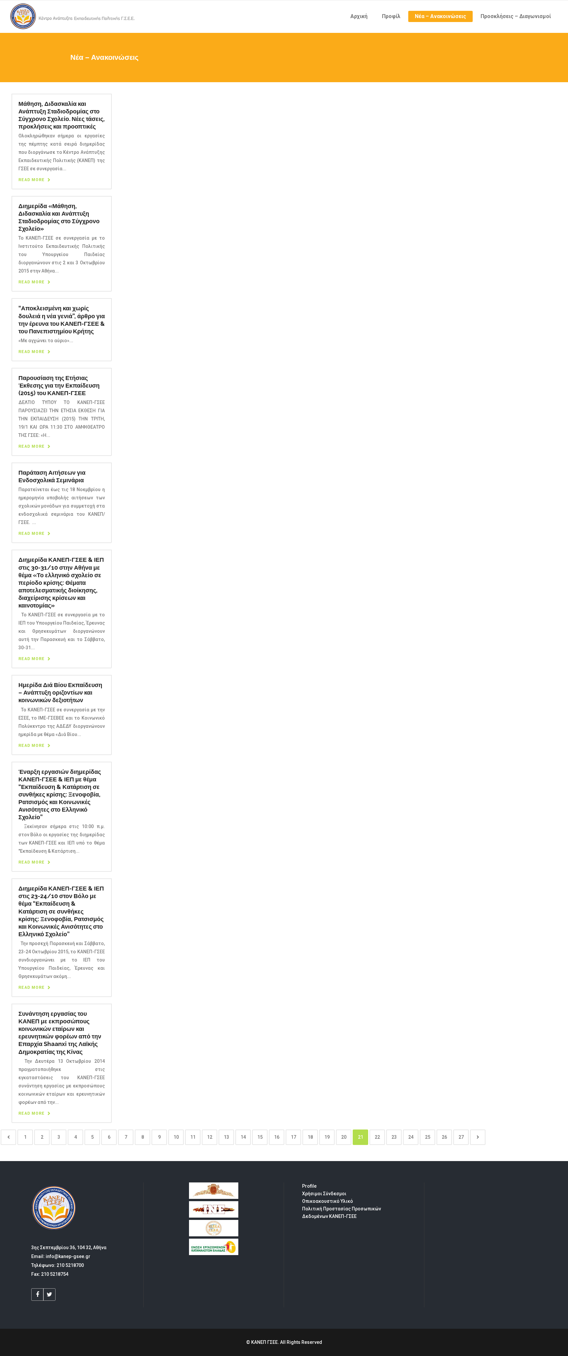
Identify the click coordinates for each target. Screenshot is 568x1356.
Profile (309, 1186)
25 (427, 1137)
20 (343, 1137)
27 (461, 1137)
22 (377, 1137)
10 (176, 1137)
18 (310, 1137)
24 (411, 1137)
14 (243, 1137)
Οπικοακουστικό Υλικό (327, 1201)
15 (260, 1137)
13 (226, 1137)
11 (193, 1137)
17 (293, 1137)
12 (209, 1137)
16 (276, 1137)
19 (327, 1137)
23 (394, 1137)
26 (444, 1137)
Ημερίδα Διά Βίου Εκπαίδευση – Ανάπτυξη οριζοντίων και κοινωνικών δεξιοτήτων (60, 692)
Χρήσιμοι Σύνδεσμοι (324, 1193)
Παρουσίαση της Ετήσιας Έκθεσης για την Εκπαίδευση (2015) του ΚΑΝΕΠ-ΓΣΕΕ (59, 385)
